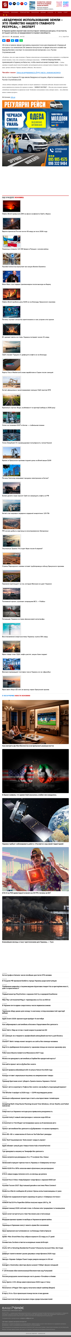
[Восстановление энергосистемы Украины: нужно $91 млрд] (11, 629)
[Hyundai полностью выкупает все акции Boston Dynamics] (11, 259)
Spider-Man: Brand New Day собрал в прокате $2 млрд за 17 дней (28, 1236)
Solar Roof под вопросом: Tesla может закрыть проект (24, 1140)
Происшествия (24, 12)
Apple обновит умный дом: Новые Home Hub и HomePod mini (26, 1146)
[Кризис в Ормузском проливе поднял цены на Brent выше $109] (11, 452)
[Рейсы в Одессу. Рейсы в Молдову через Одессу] (35, 133)
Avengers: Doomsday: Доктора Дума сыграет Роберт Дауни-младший (30, 1265)
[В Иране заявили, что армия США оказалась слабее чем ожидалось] (35, 771)
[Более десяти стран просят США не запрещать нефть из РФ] (11, 488)
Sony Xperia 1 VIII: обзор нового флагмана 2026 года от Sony (26, 1282)
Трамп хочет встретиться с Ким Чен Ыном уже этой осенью (26, 1214)
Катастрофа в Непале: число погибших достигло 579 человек (27, 975)
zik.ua (13, 97)
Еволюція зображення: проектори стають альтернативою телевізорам (30, 1098)
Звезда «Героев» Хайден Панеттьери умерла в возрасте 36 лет (27, 1259)
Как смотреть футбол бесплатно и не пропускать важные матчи (28, 746)
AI (55, 12)
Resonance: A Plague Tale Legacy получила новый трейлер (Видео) (28, 1288)
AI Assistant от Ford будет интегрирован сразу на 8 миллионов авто (29, 1123)
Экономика (14, 12)
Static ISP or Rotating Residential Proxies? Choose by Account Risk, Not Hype (32, 1248)
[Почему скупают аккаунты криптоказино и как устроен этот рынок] (11, 311)
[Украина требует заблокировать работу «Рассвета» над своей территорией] (35, 820)
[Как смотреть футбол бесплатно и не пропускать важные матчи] (35, 722)
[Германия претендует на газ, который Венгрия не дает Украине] (11, 576)
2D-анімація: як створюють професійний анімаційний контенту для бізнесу (32, 1036)
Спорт (65, 12)
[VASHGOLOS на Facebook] (10, 3)
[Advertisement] (35, 180)
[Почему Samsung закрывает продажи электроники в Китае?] (11, 470)
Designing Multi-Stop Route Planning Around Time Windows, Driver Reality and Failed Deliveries (35, 1105)
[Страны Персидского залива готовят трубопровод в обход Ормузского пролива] (11, 558)
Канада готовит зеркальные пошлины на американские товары (27, 1075)
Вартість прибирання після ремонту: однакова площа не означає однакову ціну (34, 1047)
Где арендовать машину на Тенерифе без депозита (23, 1151)
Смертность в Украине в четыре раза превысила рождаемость (27, 1111)
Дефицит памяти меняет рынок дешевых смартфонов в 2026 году (29, 1253)
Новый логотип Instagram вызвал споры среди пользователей (27, 1299)
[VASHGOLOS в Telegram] (18, 3)
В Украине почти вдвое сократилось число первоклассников (26, 1005)
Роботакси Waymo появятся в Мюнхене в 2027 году (23, 1053)
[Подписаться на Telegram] (66, 5)
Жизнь (60, 12)
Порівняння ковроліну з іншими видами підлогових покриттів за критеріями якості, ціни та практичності (35, 987)
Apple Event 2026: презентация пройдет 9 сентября (23, 1019)
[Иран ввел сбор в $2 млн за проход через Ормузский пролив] (11, 681)
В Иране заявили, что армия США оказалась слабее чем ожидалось (29, 795)
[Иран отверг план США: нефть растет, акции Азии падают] (11, 646)
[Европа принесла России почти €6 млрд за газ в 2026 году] (11, 223)
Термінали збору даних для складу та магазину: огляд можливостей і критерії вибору (33, 1012)
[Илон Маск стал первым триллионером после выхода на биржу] (11, 276)
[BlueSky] (4, 40)
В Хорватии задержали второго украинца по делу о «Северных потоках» (31, 1197)
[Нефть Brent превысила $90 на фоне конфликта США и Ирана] (11, 206)
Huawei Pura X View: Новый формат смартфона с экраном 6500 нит (29, 1180)
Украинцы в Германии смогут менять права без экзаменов (25, 1225)
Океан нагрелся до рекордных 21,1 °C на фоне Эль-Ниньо (25, 1157)
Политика (6, 12)
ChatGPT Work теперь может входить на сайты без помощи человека (30, 1041)
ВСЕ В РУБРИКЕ (17, 696)
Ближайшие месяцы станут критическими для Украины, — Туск (28, 942)
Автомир (43, 12)
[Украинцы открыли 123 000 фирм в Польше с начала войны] (11, 241)
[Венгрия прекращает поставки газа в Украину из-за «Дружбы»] (11, 664)
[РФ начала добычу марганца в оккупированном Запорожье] (11, 523)
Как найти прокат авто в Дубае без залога (19, 1064)
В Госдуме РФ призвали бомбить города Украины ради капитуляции (29, 981)
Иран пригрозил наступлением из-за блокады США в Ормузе (26, 1231)
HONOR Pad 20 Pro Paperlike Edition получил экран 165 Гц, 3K (26, 1202)
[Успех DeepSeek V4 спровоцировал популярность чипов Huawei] (11, 435)
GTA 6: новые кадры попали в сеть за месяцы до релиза (24, 1174)
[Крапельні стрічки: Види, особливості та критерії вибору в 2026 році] (11, 400)
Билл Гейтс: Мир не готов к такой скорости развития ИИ (24, 1030)
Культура (50, 12)
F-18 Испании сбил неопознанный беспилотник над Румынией (27, 1271)
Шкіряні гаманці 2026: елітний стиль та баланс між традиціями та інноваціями (33, 1208)
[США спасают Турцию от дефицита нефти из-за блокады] (11, 347)
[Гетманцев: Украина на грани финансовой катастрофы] (11, 611)
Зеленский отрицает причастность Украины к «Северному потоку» (29, 1163)
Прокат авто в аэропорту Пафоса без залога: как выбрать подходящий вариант (34, 1087)
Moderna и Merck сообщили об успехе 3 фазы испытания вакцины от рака (31, 1191)
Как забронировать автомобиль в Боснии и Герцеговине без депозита (30, 1024)
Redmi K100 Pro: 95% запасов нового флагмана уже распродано (28, 1168)
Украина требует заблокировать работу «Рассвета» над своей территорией (32, 844)
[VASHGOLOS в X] (14, 3)
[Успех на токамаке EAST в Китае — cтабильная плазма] (11, 417)
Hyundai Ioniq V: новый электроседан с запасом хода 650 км (26, 1117)
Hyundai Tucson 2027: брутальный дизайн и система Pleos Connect (29, 1185)
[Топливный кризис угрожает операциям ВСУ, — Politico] (11, 593)
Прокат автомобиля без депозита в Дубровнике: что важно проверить (30, 1128)
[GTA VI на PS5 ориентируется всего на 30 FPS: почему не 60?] (35, 869)
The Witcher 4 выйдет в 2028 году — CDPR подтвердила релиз (27, 1092)
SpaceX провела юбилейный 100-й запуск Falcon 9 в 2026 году (27, 1070)
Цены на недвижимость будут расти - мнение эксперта (39, 72)
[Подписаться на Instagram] (59, 5)
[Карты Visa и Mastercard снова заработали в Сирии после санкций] (11, 364)
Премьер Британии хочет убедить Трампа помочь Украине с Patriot (29, 1081)
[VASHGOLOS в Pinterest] (21, 3)
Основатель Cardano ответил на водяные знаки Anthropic (25, 1242)
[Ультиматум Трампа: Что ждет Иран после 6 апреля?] (11, 541)
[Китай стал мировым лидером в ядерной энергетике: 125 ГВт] (11, 505)
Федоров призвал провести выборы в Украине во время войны (27, 1219)
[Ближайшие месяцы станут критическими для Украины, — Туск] (35, 918)
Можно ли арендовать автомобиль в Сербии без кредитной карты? (29, 1058)
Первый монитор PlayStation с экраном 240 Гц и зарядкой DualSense (29, 994)
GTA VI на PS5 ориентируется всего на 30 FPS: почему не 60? (26, 893)
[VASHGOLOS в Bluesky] (25, 3)
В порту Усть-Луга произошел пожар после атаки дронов (25, 1293)
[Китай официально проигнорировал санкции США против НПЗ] (11, 382)
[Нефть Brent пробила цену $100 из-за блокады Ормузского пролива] (11, 294)
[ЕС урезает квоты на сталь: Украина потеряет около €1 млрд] (11, 329)
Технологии (35, 12)
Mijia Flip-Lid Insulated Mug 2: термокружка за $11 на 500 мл (26, 1000)
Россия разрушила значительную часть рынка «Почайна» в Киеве (29, 1276)
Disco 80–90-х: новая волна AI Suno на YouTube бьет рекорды (27, 1134)
